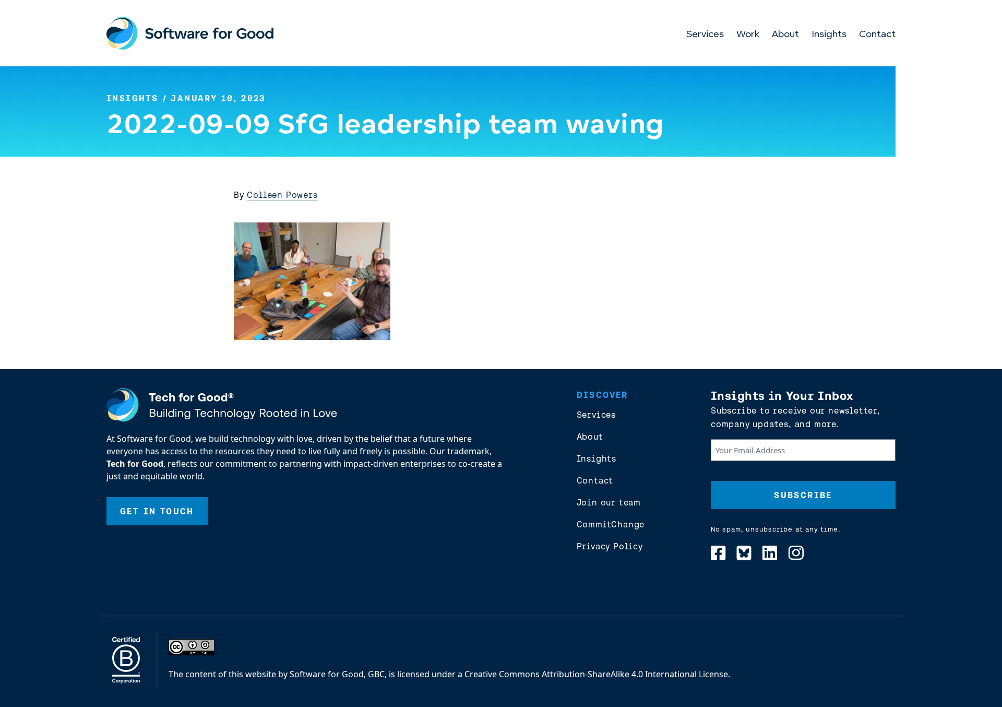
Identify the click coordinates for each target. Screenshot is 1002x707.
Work (747, 35)
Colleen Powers (282, 194)
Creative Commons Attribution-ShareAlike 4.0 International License (596, 674)
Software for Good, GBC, (338, 674)
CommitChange (611, 524)
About (785, 35)
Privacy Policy (610, 546)
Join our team (609, 502)
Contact (877, 35)
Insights (829, 35)
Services (705, 35)
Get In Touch (157, 511)
